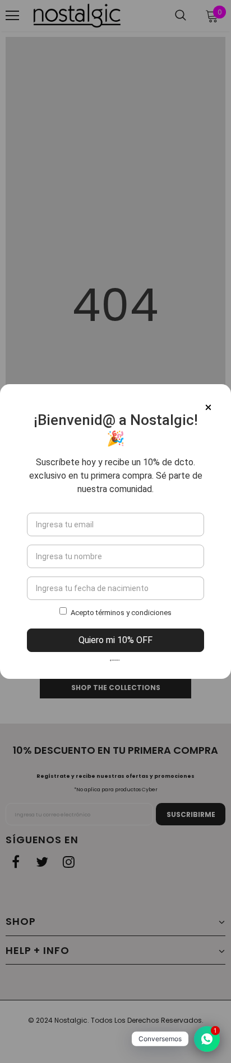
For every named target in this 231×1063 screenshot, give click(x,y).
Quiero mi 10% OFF (115, 640)
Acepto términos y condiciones (121, 612)
